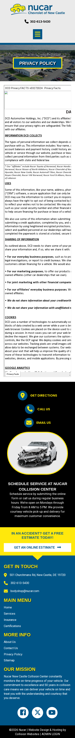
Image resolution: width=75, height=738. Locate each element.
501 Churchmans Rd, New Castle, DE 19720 (38, 575)
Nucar (22, 730)
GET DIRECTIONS (43, 395)
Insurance (10, 620)
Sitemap (9, 660)
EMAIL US (43, 422)
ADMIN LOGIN (51, 734)
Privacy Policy (13, 654)
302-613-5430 (20, 583)
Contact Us (11, 648)
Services (9, 613)
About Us (10, 642)
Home (8, 607)
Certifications (12, 626)
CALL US (43, 409)
